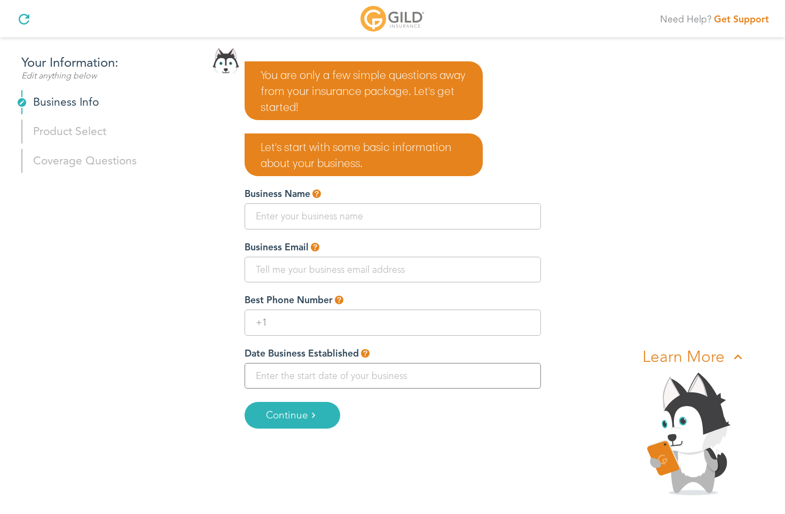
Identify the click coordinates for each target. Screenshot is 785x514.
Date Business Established (302, 353)
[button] (316, 193)
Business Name (277, 193)
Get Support (741, 19)
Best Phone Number (289, 300)
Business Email (277, 247)
